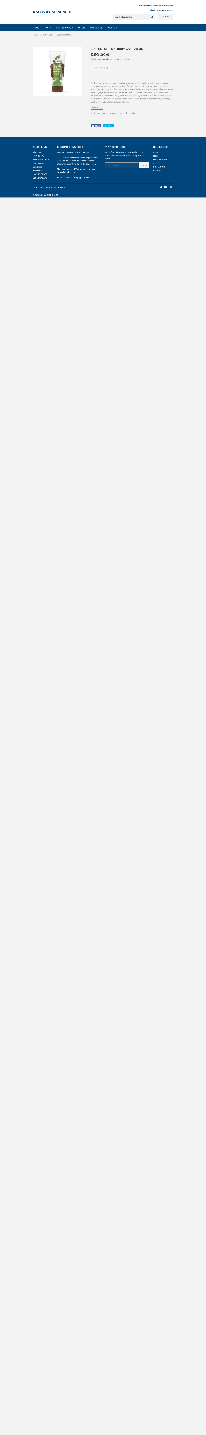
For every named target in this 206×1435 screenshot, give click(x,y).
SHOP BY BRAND (64, 28)
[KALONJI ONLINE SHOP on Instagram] (170, 187)
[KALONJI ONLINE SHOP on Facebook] (165, 187)
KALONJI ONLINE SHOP (52, 12)
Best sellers (38, 170)
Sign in (153, 10)
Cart (167, 16)
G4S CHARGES (46, 187)
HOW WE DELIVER (41, 159)
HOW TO (111, 28)
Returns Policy (39, 163)
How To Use (97, 107)
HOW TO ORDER (40, 174)
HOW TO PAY (38, 156)
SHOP (46, 28)
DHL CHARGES (60, 187)
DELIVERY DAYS (40, 178)
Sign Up (143, 165)
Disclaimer (37, 167)
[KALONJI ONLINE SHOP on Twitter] (160, 187)
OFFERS (81, 28)
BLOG (35, 187)
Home (35, 35)
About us (37, 152)
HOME (36, 28)
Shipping (106, 59)
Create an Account (166, 10)
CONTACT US (96, 28)
